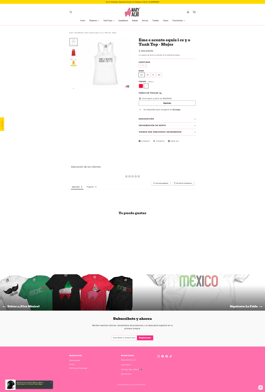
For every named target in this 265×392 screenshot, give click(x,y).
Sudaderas (123, 20)
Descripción (146, 119)
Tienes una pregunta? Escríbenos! (160, 132)
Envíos (72, 364)
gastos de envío (148, 55)
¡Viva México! (79, 33)
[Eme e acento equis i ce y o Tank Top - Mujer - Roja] (71, 258)
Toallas (155, 20)
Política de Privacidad (78, 368)
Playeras (93, 20)
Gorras (145, 20)
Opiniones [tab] (76, 187)
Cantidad (144, 62)
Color (146, 82)
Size (141, 71)
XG (159, 75)
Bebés (135, 20)
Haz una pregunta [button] (162, 183)
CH (141, 75)
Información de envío (152, 125)
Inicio (82, 20)
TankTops (108, 20)
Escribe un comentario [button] (184, 183)
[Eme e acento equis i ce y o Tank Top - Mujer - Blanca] (73, 258)
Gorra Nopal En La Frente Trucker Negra (29, 384)
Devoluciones (74, 360)
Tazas (165, 20)
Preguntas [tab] (90, 187)
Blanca (146, 86)
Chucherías (177, 20)
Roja (141, 86)
